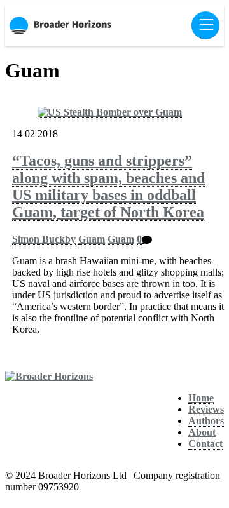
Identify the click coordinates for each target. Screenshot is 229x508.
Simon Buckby (44, 239)
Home (201, 397)
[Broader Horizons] (49, 376)
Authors (206, 420)
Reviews (206, 409)
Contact (205, 443)
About (202, 432)
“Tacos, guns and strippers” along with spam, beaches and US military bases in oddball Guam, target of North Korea (108, 186)
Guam (91, 239)
